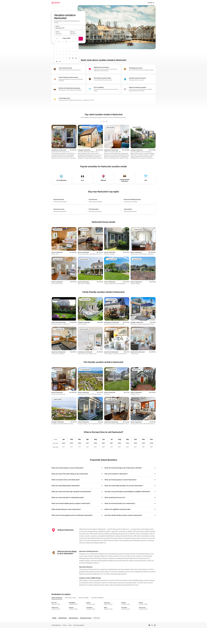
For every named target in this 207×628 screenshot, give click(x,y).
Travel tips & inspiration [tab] (97, 597)
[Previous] (100, 121)
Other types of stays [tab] (70, 597)
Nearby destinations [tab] (56, 597)
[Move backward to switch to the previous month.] (57, 38)
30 (57, 61)
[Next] (106, 121)
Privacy (65, 625)
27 (69, 58)
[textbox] (61, 34)
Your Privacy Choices (78, 625)
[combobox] (68, 28)
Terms (70, 625)
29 (76, 58)
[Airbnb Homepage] (55, 2)
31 (60, 61)
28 (72, 58)
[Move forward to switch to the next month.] (75, 38)
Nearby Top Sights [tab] (83, 597)
